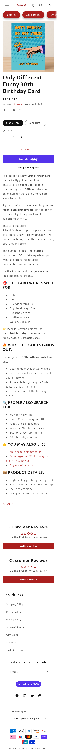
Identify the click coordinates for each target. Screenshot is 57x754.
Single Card (13, 122)
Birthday (11, 14)
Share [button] (10, 503)
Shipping (18, 104)
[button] (7, 5)
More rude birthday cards (25, 452)
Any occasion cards (21, 465)
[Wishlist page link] (33, 5)
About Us (11, 642)
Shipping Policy (14, 604)
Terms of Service (15, 627)
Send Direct (36, 122)
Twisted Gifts (23, 748)
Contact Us (12, 634)
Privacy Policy (13, 619)
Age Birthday (33, 14)
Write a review (28, 546)
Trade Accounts (14, 650)
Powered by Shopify (39, 748)
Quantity (7, 130)
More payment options (28, 167)
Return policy (13, 611)
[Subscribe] (47, 672)
